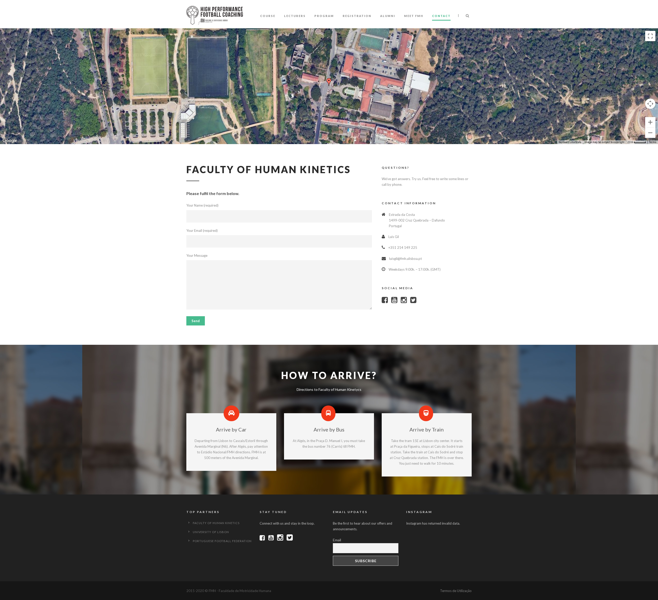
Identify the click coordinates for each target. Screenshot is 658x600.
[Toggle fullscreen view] (650, 36)
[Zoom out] (650, 133)
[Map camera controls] (650, 104)
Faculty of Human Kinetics (216, 523)
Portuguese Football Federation (222, 541)
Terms (652, 142)
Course (267, 15)
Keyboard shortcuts (570, 142)
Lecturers (295, 15)
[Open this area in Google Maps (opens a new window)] (9, 140)
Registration (357, 15)
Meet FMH (413, 15)
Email (337, 540)
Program (324, 15)
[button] (329, 82)
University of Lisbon (211, 532)
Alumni (387, 15)
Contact (441, 15)
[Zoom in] (650, 122)
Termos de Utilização (456, 591)
